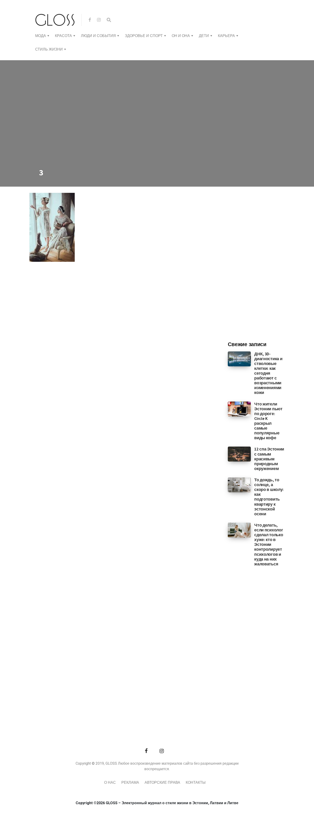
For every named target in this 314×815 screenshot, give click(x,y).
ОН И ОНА (181, 36)
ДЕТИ (204, 36)
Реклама (130, 782)
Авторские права (162, 782)
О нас (110, 782)
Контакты (196, 782)
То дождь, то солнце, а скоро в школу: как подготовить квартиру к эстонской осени (269, 496)
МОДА (40, 36)
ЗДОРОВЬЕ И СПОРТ (144, 36)
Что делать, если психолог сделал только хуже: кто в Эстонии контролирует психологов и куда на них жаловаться (268, 544)
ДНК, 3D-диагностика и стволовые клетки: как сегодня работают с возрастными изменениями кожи (268, 373)
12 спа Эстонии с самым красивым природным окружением (269, 458)
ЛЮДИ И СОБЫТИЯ (98, 36)
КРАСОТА (63, 36)
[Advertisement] (262, 262)
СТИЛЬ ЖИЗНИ (49, 49)
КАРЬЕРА (226, 36)
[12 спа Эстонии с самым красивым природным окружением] (239, 454)
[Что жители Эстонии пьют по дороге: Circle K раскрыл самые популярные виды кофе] (239, 408)
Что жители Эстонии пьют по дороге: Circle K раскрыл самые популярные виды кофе (268, 421)
